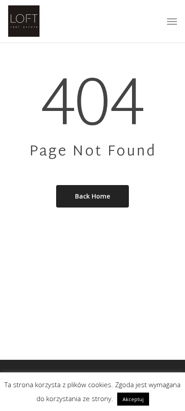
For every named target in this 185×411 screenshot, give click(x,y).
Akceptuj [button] (133, 399)
